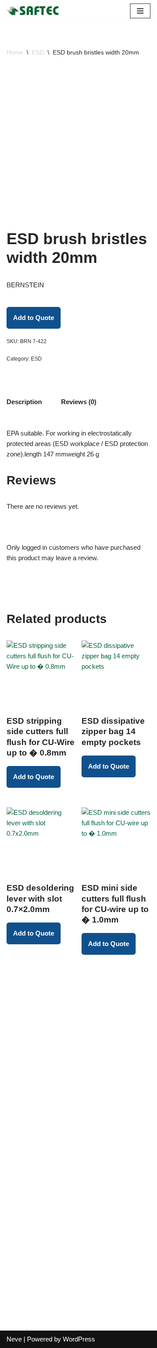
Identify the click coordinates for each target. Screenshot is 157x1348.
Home (15, 52)
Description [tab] (24, 401)
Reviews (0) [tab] (78, 401)
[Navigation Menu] (140, 10)
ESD (38, 52)
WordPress (79, 1339)
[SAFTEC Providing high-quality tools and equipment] (35, 10)
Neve (14, 1339)
